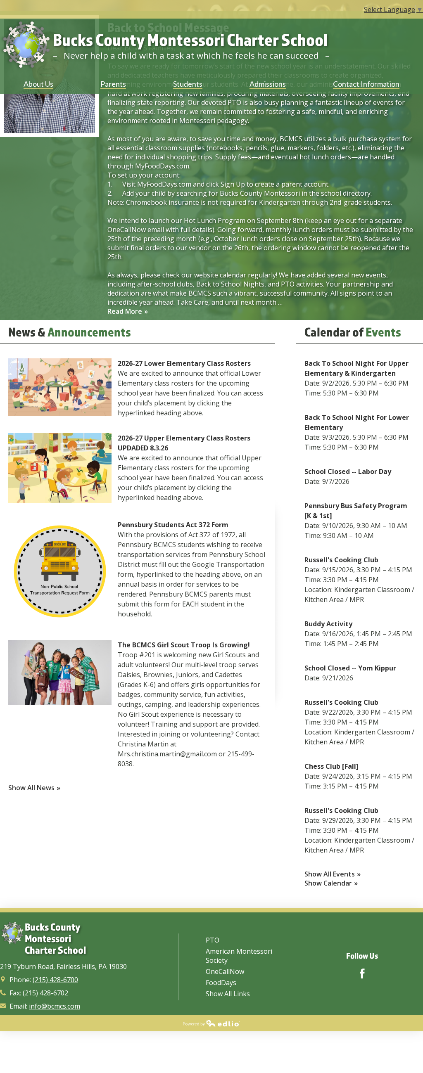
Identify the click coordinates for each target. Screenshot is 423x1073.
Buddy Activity (328, 623)
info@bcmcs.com (54, 1006)
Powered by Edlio (211, 1023)
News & (69, 331)
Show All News (31, 787)
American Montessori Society (239, 956)
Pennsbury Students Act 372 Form (173, 524)
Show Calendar (328, 883)
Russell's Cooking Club (341, 559)
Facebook (362, 973)
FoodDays (221, 982)
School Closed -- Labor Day (347, 471)
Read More (124, 311)
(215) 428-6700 (55, 979)
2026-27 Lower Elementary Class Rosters (184, 363)
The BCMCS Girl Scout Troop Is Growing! (184, 644)
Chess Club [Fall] (331, 766)
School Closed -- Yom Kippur (350, 668)
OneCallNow (225, 971)
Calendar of (352, 331)
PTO (212, 940)
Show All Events (329, 874)
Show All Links (228, 993)
